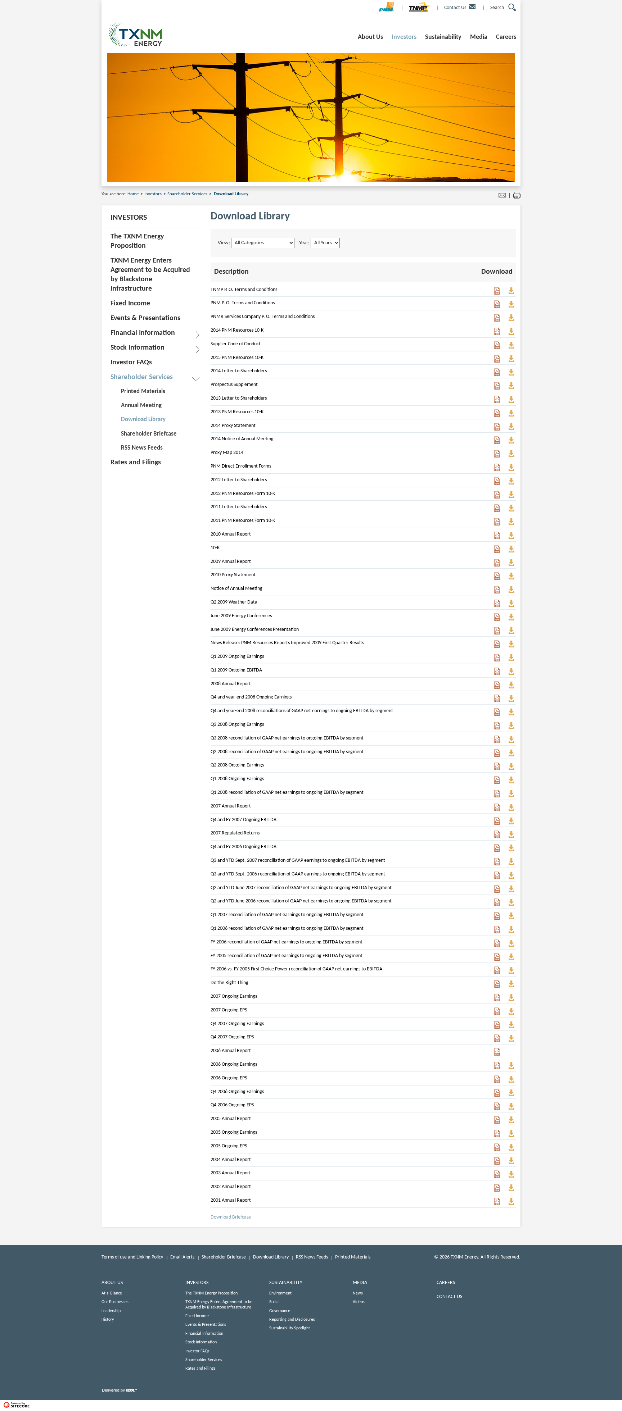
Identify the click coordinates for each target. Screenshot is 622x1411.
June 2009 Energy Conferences (241, 616)
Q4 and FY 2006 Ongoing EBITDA (243, 847)
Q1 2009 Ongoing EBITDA (236, 670)
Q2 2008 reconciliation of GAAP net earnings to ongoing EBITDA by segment (287, 752)
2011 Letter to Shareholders (239, 507)
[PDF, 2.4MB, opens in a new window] (497, 687)
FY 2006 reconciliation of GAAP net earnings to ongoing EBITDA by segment (286, 942)
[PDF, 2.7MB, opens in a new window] (497, 334)
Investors (153, 194)
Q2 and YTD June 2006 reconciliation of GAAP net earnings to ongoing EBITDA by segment (301, 901)
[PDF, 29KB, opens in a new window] (497, 742)
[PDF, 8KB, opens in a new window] (497, 891)
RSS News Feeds (312, 1257)
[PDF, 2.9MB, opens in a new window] (497, 1122)
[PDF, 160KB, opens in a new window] (497, 402)
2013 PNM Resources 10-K (237, 412)
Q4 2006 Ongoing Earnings (237, 1091)
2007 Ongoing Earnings (234, 996)
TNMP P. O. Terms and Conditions (244, 289)
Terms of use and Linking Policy (132, 1257)
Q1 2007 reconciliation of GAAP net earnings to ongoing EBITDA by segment (287, 915)
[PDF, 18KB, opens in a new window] (497, 836)
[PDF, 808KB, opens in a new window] (497, 578)
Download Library (271, 1257)
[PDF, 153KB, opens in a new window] (497, 442)
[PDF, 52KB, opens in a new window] (497, 701)
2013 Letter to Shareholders (239, 398)
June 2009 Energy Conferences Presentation (255, 629)
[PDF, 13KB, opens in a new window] (497, 714)
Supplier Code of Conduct (236, 344)
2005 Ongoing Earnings (234, 1132)
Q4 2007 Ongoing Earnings (237, 1024)
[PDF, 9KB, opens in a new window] (497, 674)
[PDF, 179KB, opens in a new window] (497, 320)
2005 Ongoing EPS (229, 1146)
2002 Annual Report (231, 1186)
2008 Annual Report (231, 684)
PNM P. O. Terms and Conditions (243, 303)
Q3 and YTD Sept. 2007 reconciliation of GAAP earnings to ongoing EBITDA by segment (298, 860)
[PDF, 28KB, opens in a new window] (497, 769)
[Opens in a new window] (387, 9)
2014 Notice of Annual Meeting (242, 439)
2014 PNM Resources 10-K (237, 330)
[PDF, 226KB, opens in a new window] (497, 388)
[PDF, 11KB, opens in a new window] (497, 606)
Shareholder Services (187, 194)
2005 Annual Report (231, 1118)
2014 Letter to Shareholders (239, 371)
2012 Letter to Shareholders (239, 480)
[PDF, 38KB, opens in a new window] (497, 782)
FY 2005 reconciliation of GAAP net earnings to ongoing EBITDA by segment (286, 956)
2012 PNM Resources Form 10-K (243, 493)
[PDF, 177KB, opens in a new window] (497, 592)
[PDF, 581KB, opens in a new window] (497, 510)
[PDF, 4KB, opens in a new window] (497, 755)
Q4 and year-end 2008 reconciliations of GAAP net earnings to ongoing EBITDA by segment (302, 711)
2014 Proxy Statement (233, 425)
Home (133, 194)
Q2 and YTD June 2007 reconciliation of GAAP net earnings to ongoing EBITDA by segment (301, 888)
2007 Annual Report (231, 806)
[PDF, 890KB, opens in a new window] (497, 810)
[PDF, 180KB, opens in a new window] (497, 306)
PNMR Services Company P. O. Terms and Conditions (263, 316)
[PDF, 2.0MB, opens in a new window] (497, 497)
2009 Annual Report (231, 561)
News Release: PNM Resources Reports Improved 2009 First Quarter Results (287, 643)
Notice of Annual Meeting (236, 588)
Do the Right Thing (229, 983)
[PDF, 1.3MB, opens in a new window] (497, 538)
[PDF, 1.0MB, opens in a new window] (497, 429)
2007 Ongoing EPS (229, 1010)
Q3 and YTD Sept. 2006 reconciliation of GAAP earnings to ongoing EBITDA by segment (298, 874)
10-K (215, 548)
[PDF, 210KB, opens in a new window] (497, 293)
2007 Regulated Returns (235, 833)
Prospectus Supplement (234, 384)
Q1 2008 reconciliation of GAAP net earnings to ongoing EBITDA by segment (287, 792)
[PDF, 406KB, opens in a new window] (497, 483)
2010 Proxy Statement (233, 575)
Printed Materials (352, 1257)
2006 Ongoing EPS (229, 1078)
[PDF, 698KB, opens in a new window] (497, 1204)
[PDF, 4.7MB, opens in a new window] (497, 986)
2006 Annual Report (231, 1050)
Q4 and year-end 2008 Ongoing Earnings (251, 697)
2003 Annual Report (231, 1173)
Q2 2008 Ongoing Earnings (237, 765)
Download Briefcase (231, 1217)
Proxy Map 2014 (227, 452)
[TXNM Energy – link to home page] (135, 45)
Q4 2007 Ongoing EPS (232, 1037)
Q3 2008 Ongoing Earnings (237, 724)
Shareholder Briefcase (224, 1257)
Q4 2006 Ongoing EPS (232, 1105)
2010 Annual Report (231, 534)
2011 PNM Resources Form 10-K (243, 520)
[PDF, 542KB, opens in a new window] (497, 374)
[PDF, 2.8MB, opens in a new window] (497, 361)
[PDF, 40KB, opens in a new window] (497, 728)
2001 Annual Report (231, 1200)
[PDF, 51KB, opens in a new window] (497, 864)
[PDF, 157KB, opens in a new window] (497, 646)
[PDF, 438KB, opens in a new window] (497, 470)
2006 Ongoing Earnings (234, 1064)
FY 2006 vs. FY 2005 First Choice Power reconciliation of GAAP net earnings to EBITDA (296, 969)
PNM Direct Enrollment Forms (241, 466)
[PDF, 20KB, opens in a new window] (497, 660)
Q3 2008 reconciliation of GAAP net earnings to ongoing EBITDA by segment (287, 738)
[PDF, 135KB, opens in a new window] (497, 347)
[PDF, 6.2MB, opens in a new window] (497, 415)
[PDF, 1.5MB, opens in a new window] (497, 524)
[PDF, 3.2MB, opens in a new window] (497, 1176)
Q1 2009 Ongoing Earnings (237, 656)
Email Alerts (182, 1257)
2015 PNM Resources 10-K (237, 357)
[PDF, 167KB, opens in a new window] (497, 456)
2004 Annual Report (231, 1159)
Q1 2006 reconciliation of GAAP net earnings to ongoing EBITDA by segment (287, 928)
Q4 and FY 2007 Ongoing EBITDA (243, 820)
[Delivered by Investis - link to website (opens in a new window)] (120, 1392)
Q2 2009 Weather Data (234, 602)
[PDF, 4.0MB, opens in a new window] (497, 565)
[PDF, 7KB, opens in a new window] (497, 918)
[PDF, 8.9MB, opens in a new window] (497, 1190)
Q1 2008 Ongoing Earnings (237, 779)
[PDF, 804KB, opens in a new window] (497, 619)
